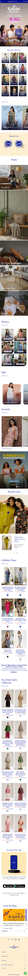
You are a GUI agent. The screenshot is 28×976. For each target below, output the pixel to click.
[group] (14, 24)
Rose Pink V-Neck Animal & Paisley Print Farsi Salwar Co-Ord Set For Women (20, 805)
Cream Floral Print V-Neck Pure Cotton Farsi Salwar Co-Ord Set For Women (20, 711)
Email (3, 968)
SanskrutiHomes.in (16, 974)
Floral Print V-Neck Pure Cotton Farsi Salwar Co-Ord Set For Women (20, 836)
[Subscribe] (24, 968)
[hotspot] (8, 512)
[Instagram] (15, 939)
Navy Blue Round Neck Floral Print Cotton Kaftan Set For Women (7, 589)
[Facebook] (9, 939)
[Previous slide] (5, 146)
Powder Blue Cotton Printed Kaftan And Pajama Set (20, 620)
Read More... (14, 672)
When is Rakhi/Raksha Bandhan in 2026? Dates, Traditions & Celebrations (13, 924)
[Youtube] (19, 939)
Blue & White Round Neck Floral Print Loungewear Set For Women (20, 589)
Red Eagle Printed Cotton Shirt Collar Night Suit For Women (7, 620)
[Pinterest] (12, 939)
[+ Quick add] (11, 583)
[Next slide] (22, 146)
